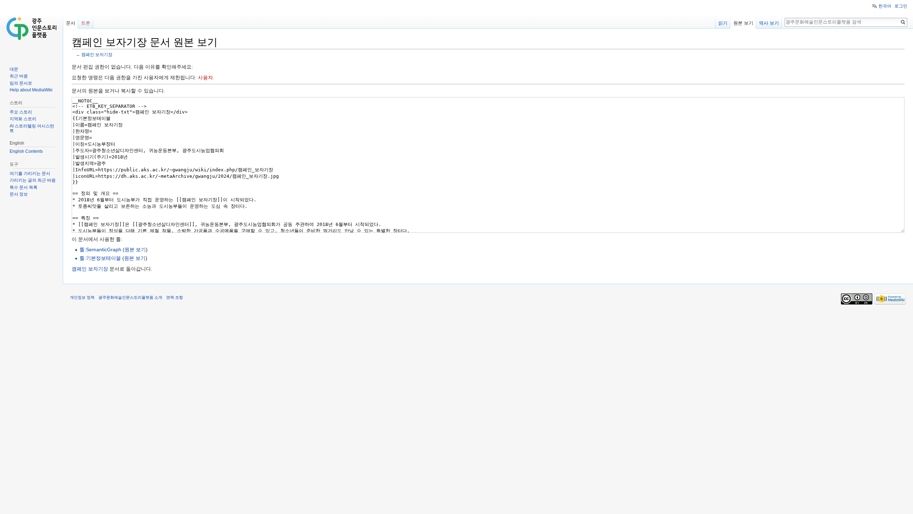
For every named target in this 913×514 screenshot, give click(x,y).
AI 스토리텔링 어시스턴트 (32, 128)
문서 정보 (19, 194)
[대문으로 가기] (31, 28)
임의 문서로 (21, 83)
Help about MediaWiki (31, 89)
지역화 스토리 (23, 118)
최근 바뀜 (19, 76)
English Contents (26, 151)
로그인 (900, 6)
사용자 (205, 77)
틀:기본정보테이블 (100, 258)
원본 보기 (135, 249)
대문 (14, 69)
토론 (85, 23)
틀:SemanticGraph (100, 249)
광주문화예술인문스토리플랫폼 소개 (130, 297)
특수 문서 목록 (23, 187)
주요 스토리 (21, 112)
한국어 (884, 6)
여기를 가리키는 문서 (30, 173)
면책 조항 (174, 297)
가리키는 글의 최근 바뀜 (33, 180)
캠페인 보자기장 (96, 54)
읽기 (723, 23)
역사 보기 (769, 23)
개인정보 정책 (82, 297)
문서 (70, 23)
